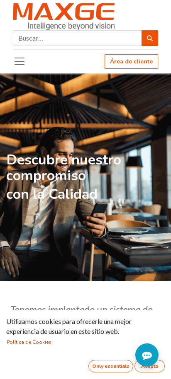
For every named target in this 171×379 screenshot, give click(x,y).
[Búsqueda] (150, 38)
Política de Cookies (29, 342)
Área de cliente (131, 61)
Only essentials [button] (110, 366)
